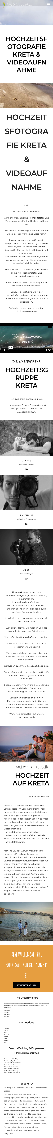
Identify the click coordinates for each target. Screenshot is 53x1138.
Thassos (6, 1028)
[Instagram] (31, 1083)
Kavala (6, 1030)
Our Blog (6, 1016)
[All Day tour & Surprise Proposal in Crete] (26, 761)
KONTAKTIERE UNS (26, 985)
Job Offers (7, 1014)
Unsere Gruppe (20, 592)
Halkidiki (6, 1032)
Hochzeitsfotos (36, 218)
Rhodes (6, 1040)
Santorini (6, 1034)
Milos (5, 1042)
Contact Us (7, 1010)
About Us (6, 1012)
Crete (5, 1038)
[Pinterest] (28, 1083)
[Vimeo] (25, 1083)
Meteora (6, 1036)
